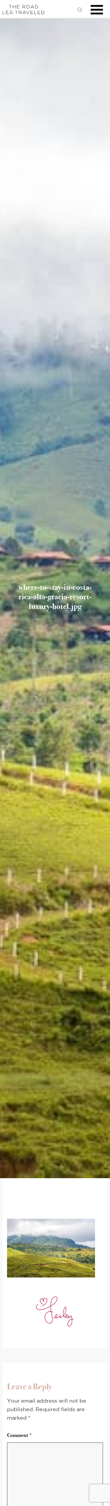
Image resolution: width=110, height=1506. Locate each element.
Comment (19, 1435)
